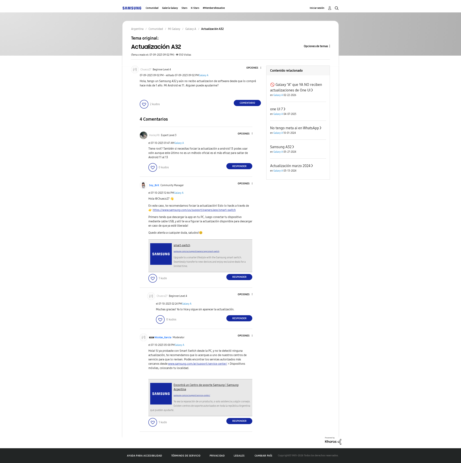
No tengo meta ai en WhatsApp (294, 128)
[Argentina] (131, 8)
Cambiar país (263, 455)
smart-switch (182, 245)
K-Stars (195, 8)
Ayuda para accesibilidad (144, 455)
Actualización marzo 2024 (290, 166)
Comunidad (152, 8)
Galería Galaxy (170, 8)
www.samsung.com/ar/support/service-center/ (197, 363)
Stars (184, 8)
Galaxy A (203, 75)
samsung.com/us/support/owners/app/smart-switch (196, 251)
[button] (255, 68)
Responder (239, 166)
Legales (239, 455)
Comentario (247, 102)
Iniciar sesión (317, 8)
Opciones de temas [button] (316, 46)
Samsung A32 (281, 147)
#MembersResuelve (214, 8)
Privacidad (217, 455)
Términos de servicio (186, 455)
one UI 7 (276, 109)
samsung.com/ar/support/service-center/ (192, 395)
